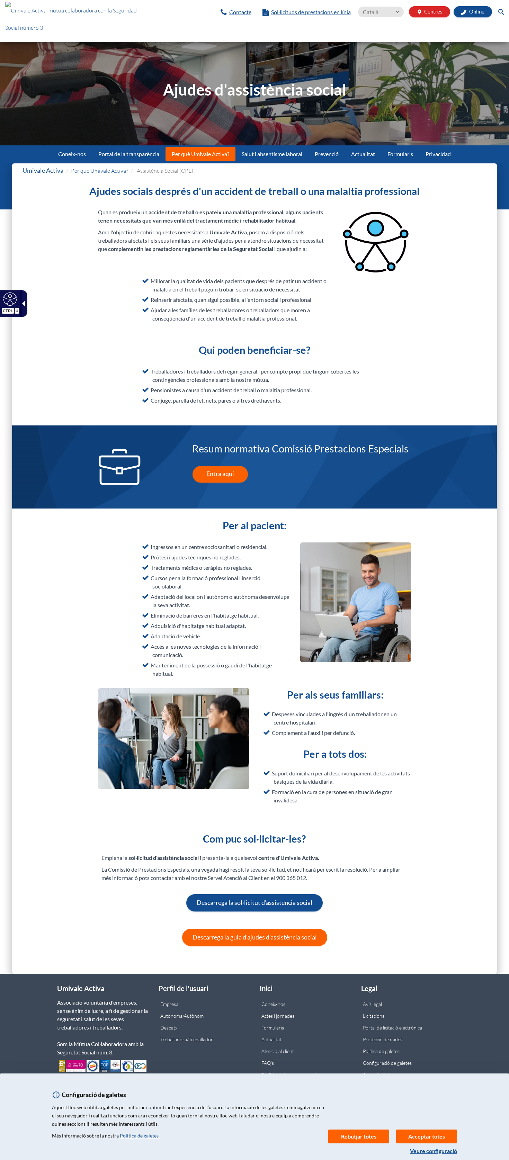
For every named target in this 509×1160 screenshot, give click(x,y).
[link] (236, 12)
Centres (430, 11)
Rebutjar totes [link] (358, 1136)
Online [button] (476, 11)
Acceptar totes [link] (426, 1136)
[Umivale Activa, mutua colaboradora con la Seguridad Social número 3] (84, 20)
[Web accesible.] (9, 298)
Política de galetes (139, 1136)
